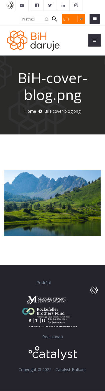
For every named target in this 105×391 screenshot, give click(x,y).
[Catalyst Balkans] (37, 5)
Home (30, 111)
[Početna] (36, 40)
